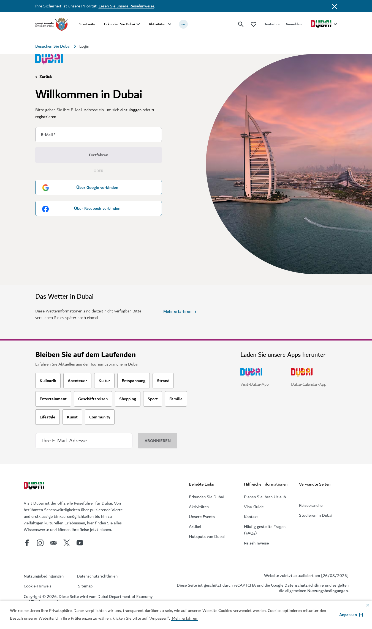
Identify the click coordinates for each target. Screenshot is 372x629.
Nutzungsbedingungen (327, 590)
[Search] (241, 24)
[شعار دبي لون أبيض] (35, 486)
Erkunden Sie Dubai (119, 24)
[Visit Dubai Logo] (49, 59)
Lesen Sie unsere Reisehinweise (126, 6)
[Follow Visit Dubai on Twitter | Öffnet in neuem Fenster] (66, 543)
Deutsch (270, 24)
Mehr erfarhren (177, 311)
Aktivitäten (157, 24)
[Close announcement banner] (334, 6)
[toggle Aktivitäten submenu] (169, 24)
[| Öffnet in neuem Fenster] (40, 543)
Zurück (45, 76)
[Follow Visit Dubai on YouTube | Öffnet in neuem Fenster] (80, 543)
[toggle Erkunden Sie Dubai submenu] (138, 24)
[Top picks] (253, 24)
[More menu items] (183, 24)
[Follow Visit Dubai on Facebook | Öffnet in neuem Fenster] (27, 543)
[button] (351, 614)
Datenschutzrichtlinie (304, 585)
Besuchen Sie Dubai (52, 46)
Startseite (87, 24)
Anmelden (294, 24)
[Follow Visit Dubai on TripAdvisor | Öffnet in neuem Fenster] (53, 543)
